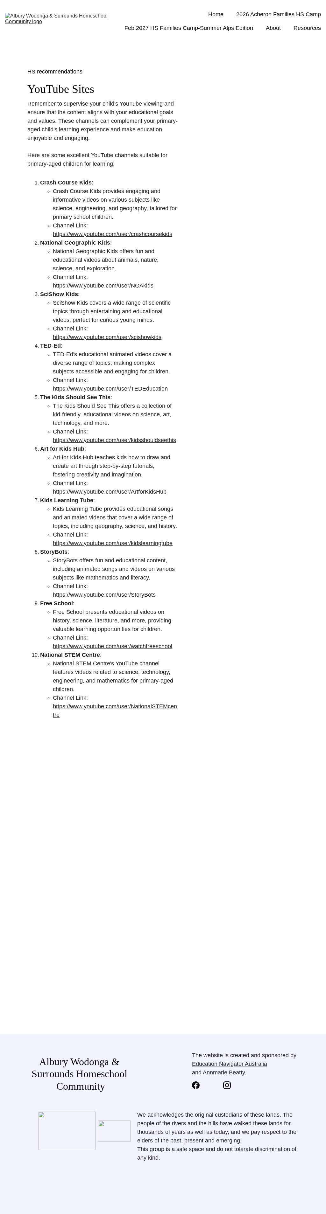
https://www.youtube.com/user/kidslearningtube (113, 543)
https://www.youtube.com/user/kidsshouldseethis (114, 440)
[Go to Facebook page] (199, 1085)
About (273, 28)
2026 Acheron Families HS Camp (278, 14)
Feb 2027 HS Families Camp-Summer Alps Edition (188, 28)
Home (215, 14)
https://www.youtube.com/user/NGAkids (103, 285)
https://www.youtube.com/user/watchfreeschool (112, 646)
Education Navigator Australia (229, 1064)
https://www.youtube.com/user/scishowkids (107, 337)
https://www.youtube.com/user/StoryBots (104, 595)
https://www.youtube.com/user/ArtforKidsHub (110, 492)
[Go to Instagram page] (227, 1085)
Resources (307, 28)
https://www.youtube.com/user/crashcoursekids (112, 234)
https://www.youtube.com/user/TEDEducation (110, 388)
